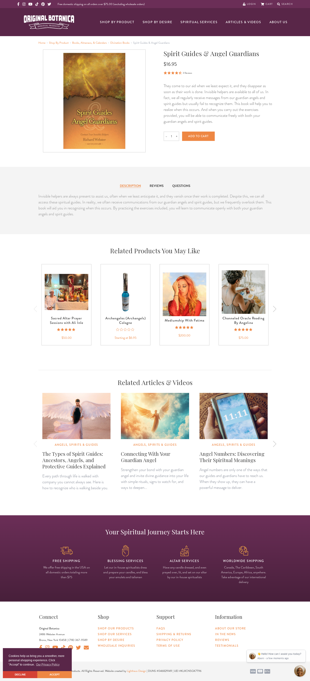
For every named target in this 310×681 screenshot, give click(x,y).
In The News (225, 634)
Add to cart (198, 136)
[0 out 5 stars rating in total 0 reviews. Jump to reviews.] (125, 329)
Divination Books (120, 43)
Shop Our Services (115, 634)
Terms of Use (168, 646)
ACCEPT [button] (55, 674)
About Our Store (230, 628)
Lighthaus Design (136, 671)
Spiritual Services (198, 22)
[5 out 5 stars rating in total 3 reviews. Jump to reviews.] (184, 327)
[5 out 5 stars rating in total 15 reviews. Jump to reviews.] (243, 329)
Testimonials (226, 646)
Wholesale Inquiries (116, 646)
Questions (181, 185)
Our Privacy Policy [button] (48, 664)
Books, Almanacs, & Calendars (89, 43)
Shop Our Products (116, 628)
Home (41, 43)
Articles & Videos (243, 22)
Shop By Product (117, 22)
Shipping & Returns (173, 634)
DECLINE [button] (20, 674)
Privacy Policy (169, 640)
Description (130, 185)
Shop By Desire (157, 22)
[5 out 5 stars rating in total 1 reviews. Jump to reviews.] (66, 329)
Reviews (157, 185)
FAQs (160, 628)
